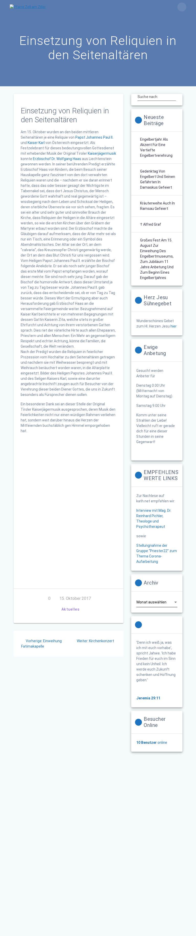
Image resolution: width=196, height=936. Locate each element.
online (151, 742)
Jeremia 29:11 (148, 698)
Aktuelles (71, 609)
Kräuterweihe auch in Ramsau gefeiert (157, 206)
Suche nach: (148, 97)
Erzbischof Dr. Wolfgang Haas (57, 159)
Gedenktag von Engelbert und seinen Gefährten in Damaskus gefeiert (157, 179)
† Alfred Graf (150, 224)
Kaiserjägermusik (102, 153)
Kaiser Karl (36, 143)
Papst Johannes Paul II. (94, 137)
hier (173, 326)
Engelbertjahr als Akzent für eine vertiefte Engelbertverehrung (156, 147)
